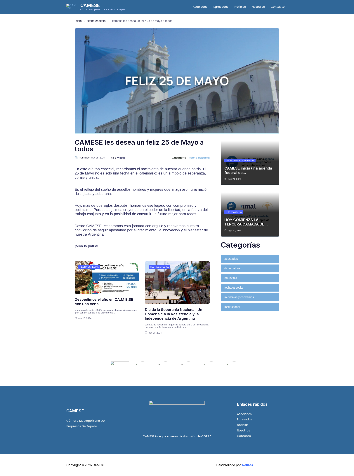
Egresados (220, 7)
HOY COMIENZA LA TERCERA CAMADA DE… (246, 222)
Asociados (200, 7)
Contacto (278, 7)
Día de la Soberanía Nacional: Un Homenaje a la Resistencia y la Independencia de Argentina (173, 314)
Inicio (78, 20)
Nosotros (258, 7)
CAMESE (90, 5)
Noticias (240, 7)
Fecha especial (96, 20)
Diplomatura (234, 212)
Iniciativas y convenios (240, 160)
